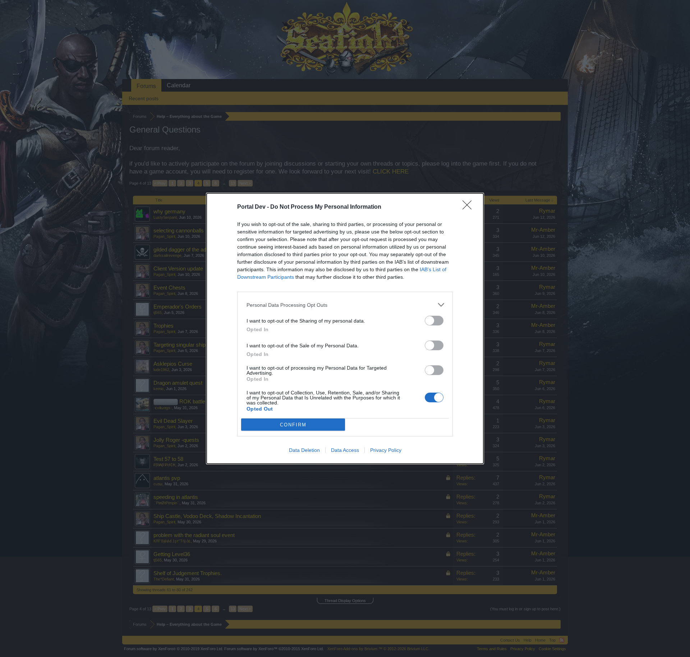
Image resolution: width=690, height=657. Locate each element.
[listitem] (345, 305)
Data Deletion (304, 450)
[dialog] (345, 328)
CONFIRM (293, 424)
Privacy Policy (385, 450)
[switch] (434, 320)
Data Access (345, 450)
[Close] (469, 207)
